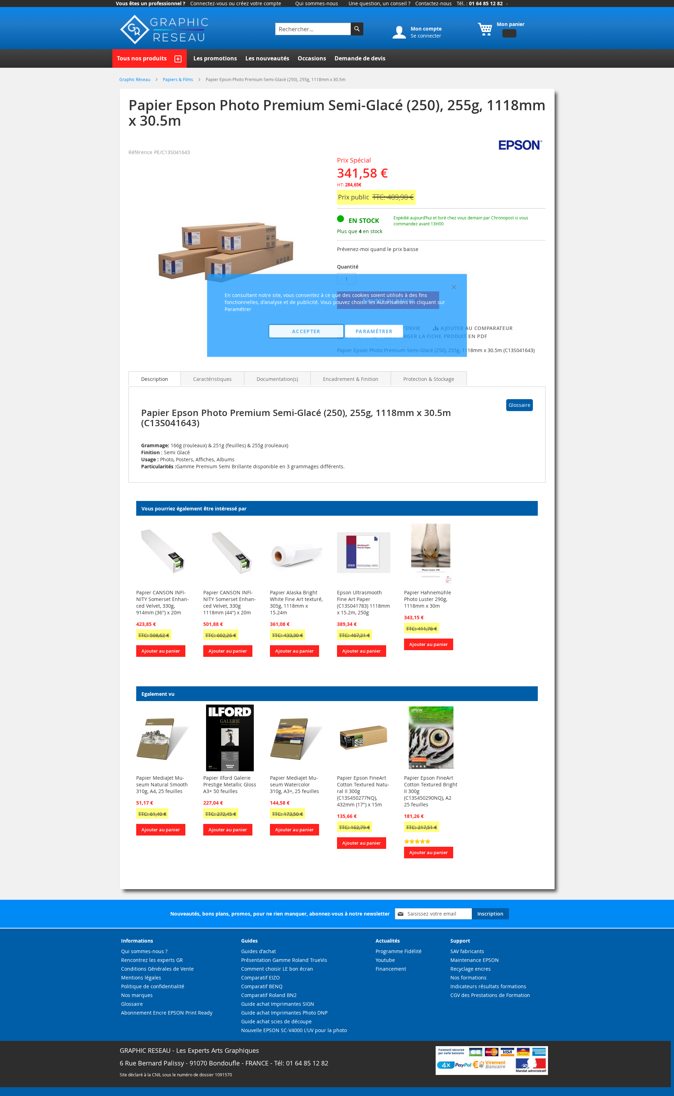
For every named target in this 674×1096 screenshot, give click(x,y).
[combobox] (313, 29)
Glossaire (519, 405)
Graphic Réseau (135, 79)
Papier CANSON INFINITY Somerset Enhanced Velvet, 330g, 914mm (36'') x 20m (162, 602)
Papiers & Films (178, 79)
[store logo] (165, 29)
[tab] (154, 378)
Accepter (306, 331)
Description (154, 379)
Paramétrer (374, 331)
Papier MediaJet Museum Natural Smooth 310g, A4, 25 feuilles (162, 784)
